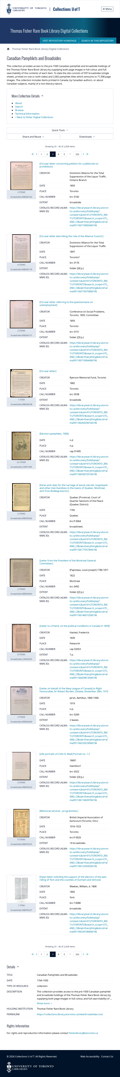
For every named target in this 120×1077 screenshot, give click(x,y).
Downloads (85, 136)
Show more (43, 1003)
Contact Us (107, 1056)
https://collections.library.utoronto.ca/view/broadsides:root (70, 1014)
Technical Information (27, 113)
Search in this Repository (97, 40)
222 (77, 154)
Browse (19, 110)
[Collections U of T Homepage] (8, 48)
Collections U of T (24, 1056)
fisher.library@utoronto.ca (83, 1033)
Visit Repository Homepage (60, 40)
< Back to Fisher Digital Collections (34, 117)
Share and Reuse (32, 136)
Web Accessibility (89, 1056)
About (18, 103)
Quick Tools (58, 130)
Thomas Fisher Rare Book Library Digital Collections (40, 49)
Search (19, 106)
